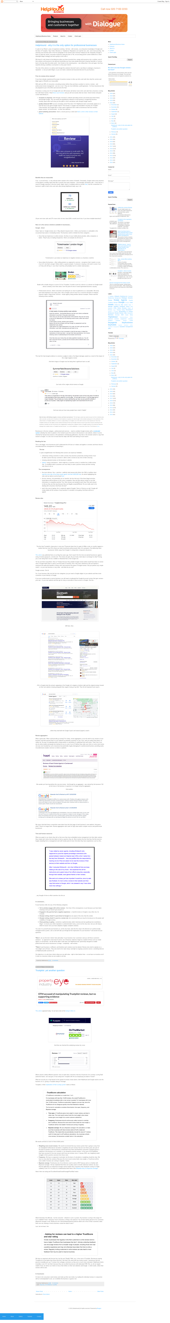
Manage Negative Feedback (116, 306)
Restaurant (111, 313)
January (113, 134)
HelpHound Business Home (43, 36)
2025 (111, 96)
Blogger (99, 1308)
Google (121, 302)
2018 (111, 144)
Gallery (21, 1316)
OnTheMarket (48, 1284)
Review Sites (123, 313)
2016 (111, 148)
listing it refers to (70, 1011)
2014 (111, 153)
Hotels (111, 305)
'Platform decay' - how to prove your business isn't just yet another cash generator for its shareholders (124, 247)
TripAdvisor (113, 317)
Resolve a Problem (113, 311)
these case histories (58, 93)
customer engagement (120, 318)
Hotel (131, 302)
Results (117, 313)
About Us (62, 36)
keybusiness (127, 322)
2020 (111, 139)
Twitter (131, 317)
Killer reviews (124, 304)
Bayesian (42, 1284)
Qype (114, 309)
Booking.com (123, 296)
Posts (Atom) (46, 1294)
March (113, 123)
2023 (111, 100)
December (114, 104)
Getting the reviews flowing (125, 207)
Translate (121, 338)
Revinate (117, 314)
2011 (111, 160)
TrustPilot (54, 1284)
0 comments (55, 960)
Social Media (129, 314)
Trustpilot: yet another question (50, 970)
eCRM (131, 320)
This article (39, 555)
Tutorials (29, 1316)
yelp (109, 328)
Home (70, 1291)
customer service (121, 320)
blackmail (110, 318)
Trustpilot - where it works (124, 271)
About (12, 1316)
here (86, 184)
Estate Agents (120, 300)
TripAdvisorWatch (124, 317)
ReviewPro (130, 313)
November (114, 107)
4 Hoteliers (111, 296)
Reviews (110, 315)
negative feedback (123, 325)
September (114, 111)
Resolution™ (129, 310)
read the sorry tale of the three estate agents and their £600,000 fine (61, 474)
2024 (111, 98)
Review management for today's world (120, 282)
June (112, 118)
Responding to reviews (126, 311)
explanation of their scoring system (56, 1084)
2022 (111, 102)
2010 (111, 162)
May (112, 121)
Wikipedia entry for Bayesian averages (87, 1168)
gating (44, 462)
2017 (111, 146)
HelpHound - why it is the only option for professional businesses (66, 45)
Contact (70, 36)
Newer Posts (39, 1291)
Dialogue (124, 298)
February (113, 132)
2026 (111, 93)
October (113, 109)
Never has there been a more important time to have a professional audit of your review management (125, 233)
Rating (123, 309)
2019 (111, 141)
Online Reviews (122, 308)
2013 (111, 155)
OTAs (115, 308)
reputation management (126, 326)
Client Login (78, 36)
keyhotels (112, 325)
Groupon (127, 302)
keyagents (112, 322)
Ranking (119, 309)
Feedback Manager (113, 302)
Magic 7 (131, 304)
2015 (111, 151)
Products (55, 36)
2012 (111, 158)
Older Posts (100, 1291)
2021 (111, 137)
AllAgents (117, 296)
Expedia (131, 300)
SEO (122, 315)
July (112, 116)
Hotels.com (117, 304)
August (113, 114)
